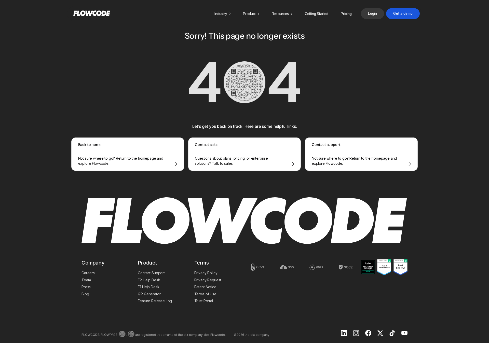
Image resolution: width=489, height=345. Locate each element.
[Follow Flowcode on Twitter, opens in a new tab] (380, 333)
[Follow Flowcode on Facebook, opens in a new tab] (368, 333)
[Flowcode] (245, 221)
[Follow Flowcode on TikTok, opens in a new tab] (392, 333)
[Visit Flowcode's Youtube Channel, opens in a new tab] (404, 333)
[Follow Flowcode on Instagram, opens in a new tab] (356, 333)
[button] (222, 13)
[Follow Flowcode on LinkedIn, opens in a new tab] (344, 333)
